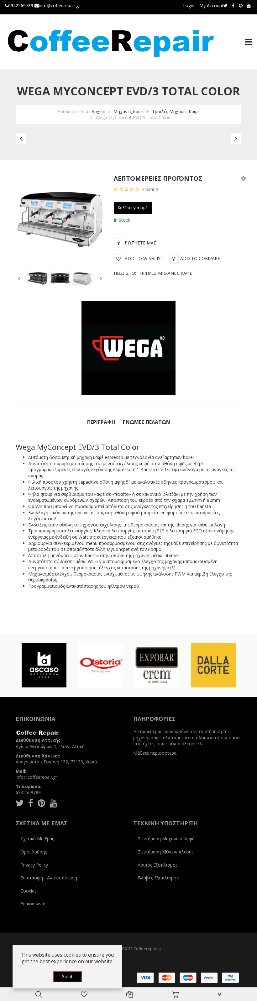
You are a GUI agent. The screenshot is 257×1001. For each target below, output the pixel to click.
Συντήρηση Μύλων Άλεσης (165, 852)
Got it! (67, 976)
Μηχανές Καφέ (128, 111)
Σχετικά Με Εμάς (37, 839)
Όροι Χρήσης (33, 852)
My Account (211, 5)
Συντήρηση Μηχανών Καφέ (166, 839)
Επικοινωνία (32, 904)
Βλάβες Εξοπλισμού (158, 878)
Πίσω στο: (153, 273)
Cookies (28, 891)
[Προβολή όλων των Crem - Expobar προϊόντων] (157, 665)
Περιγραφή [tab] (101, 422)
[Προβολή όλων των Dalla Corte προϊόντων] (213, 665)
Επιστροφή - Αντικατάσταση (48, 878)
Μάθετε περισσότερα (154, 753)
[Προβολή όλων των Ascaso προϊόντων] (44, 665)
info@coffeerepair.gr (59, 5)
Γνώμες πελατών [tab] (146, 422)
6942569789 (20, 5)
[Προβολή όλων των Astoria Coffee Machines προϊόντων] (100, 665)
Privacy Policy (34, 865)
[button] (243, 178)
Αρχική (98, 111)
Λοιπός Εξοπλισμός (157, 865)
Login (188, 5)
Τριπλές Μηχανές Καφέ (176, 111)
